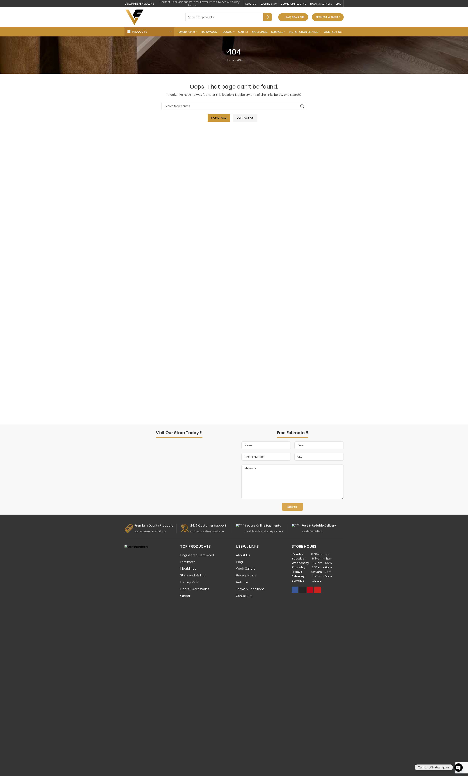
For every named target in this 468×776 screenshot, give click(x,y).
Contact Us (244, 596)
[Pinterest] (310, 590)
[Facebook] (295, 590)
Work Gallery (245, 568)
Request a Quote (328, 16)
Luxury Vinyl (189, 582)
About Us (243, 555)
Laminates (187, 562)
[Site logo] (134, 16)
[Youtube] (317, 590)
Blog (239, 562)
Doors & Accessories (194, 589)
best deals (204, 5)
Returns (242, 582)
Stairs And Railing (193, 575)
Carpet (185, 596)
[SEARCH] (267, 17)
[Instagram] (302, 590)
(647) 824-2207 (295, 16)
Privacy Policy (246, 575)
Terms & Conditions (250, 589)
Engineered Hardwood (197, 555)
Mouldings (188, 568)
